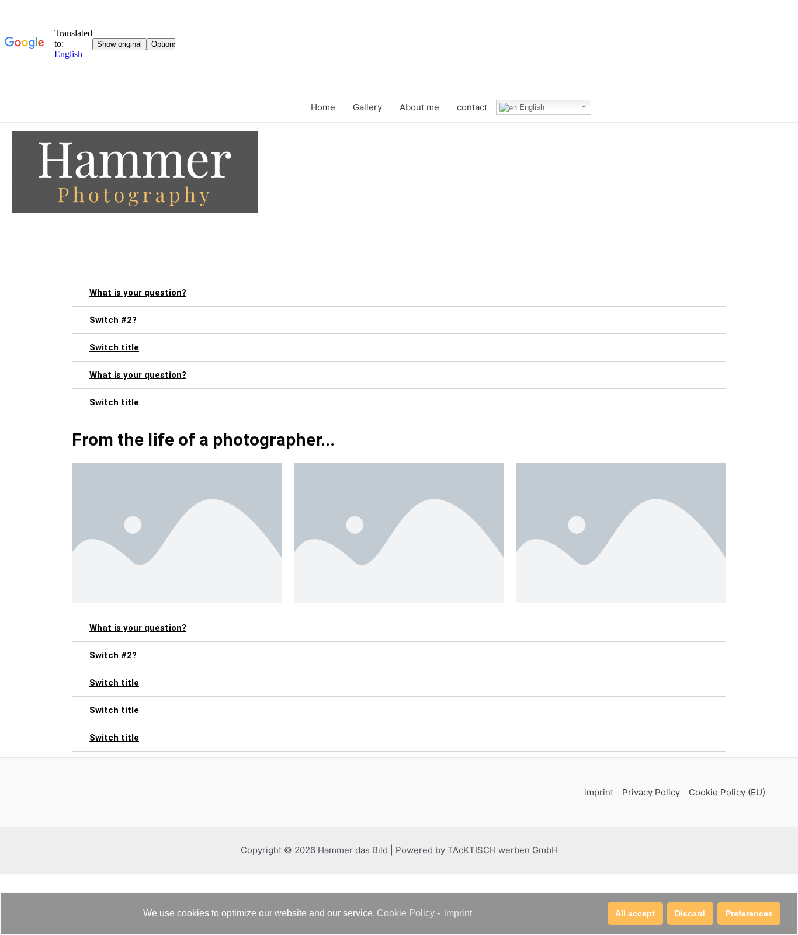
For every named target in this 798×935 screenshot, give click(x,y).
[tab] (399, 293)
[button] (635, 914)
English (530, 107)
